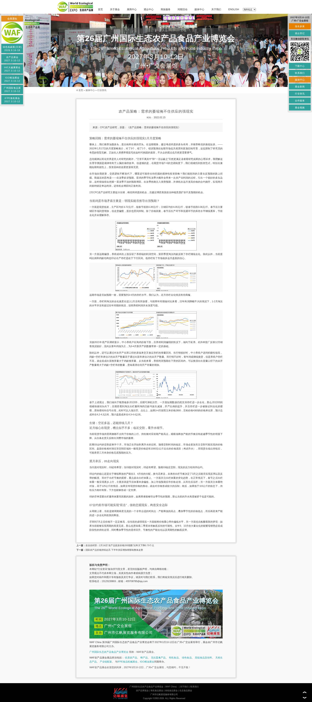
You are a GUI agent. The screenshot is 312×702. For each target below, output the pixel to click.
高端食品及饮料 (203, 657)
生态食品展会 (185, 690)
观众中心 (149, 9)
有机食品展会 (156, 690)
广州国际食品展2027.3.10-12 (12, 89)
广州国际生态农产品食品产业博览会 (108, 651)
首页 (100, 9)
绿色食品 (187, 657)
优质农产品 (131, 657)
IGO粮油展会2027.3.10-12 (12, 79)
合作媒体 (300, 100)
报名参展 (300, 26)
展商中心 (132, 9)
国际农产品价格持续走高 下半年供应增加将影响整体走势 (114, 550)
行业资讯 (101, 90)
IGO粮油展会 (147, 661)
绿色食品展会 (171, 690)
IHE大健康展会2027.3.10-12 (12, 69)
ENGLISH (233, 9)
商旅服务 (165, 9)
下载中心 (300, 66)
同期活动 (182, 9)
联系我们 (194, 686)
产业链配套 (106, 661)
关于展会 (115, 9)
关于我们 (216, 9)
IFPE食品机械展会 (127, 661)
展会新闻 (300, 86)
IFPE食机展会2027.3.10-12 (12, 100)
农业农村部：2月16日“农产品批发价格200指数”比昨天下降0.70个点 (119, 545)
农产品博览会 (142, 690)
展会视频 (300, 107)
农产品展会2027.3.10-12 (12, 59)
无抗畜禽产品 (158, 657)
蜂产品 (144, 657)
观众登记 (300, 33)
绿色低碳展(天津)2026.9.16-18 (12, 49)
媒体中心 (199, 9)
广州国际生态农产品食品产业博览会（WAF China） (154, 686)
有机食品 (174, 657)
